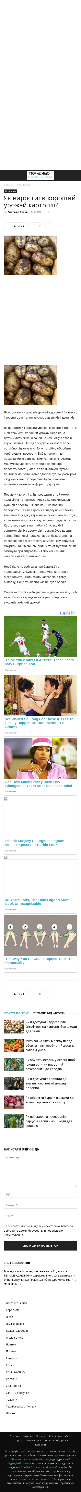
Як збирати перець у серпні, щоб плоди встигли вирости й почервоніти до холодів (50, 1064)
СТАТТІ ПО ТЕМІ (16, 1013)
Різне (9, 1365)
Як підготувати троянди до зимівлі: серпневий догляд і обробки (47, 1083)
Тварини (11, 1399)
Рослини (11, 1379)
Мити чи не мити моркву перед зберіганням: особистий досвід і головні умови (50, 1045)
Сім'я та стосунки (17, 1393)
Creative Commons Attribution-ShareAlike (44, 1467)
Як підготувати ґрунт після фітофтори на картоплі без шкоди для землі (51, 1026)
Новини (11, 1344)
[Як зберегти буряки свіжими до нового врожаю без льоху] (14, 1102)
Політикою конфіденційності (35, 1479)
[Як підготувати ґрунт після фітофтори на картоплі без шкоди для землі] (14, 1026)
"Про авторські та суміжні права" (30, 1459)
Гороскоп (12, 1310)
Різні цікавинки (15, 1372)
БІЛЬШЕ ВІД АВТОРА (49, 1013)
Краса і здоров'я (17, 1330)
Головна (15, 1436)
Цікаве (10, 1413)
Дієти (9, 1317)
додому (8, 185)
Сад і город (23, 185)
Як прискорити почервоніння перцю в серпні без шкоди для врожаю (49, 1121)
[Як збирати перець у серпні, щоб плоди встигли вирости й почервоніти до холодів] (14, 1064)
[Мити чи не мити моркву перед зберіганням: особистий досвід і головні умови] (14, 1045)
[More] (49, 226)
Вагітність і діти (16, 1303)
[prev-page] (36, 1135)
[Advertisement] (40, 42)
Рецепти (11, 1358)
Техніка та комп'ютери (21, 1406)
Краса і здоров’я (58, 1436)
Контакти (40, 1444)
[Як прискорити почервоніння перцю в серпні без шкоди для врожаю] (14, 1121)
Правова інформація (57, 1440)
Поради (11, 1351)
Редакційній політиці (19, 1463)
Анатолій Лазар (18, 211)
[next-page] (42, 1135)
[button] (6, 175)
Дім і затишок (15, 1324)
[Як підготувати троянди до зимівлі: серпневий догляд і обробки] (14, 1083)
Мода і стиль (14, 1337)
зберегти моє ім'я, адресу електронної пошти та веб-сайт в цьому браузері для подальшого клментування (38, 1230)
